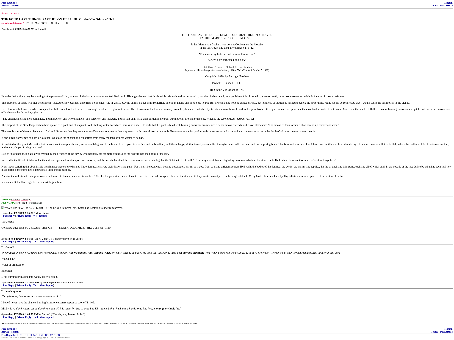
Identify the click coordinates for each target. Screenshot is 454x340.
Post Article (446, 5)
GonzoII (46, 213)
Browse (5, 5)
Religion (448, 2)
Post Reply (9, 216)
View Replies (40, 216)
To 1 (35, 241)
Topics (434, 5)
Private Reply (23, 216)
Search (15, 5)
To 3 (35, 317)
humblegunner (51, 282)
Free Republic (8, 2)
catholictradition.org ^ (12, 23)
